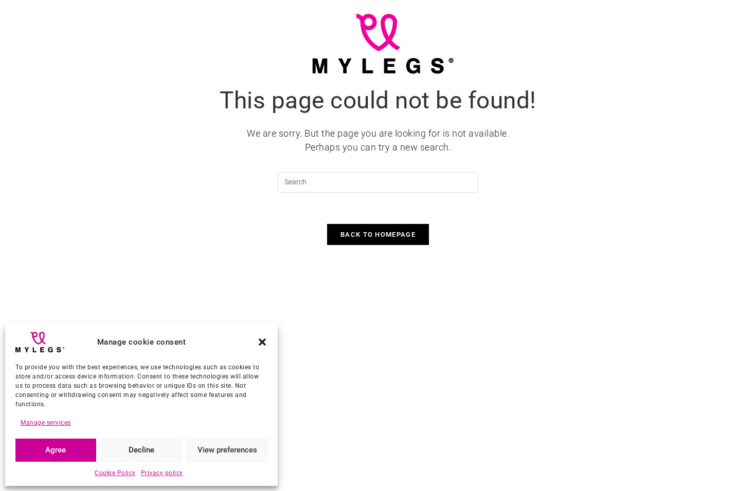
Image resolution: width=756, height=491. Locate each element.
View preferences (227, 450)
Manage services (46, 422)
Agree (55, 450)
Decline (141, 450)
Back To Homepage (378, 234)
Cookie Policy (115, 473)
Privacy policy (162, 473)
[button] (262, 342)
